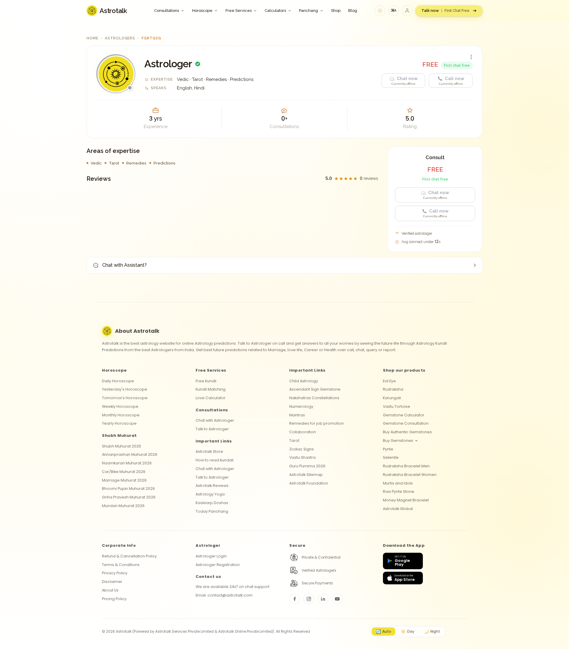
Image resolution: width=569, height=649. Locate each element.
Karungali (392, 397)
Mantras (297, 415)
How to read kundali (215, 460)
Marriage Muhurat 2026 (124, 480)
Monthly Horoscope (121, 415)
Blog (352, 10)
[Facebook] (294, 599)
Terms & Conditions (121, 564)
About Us (110, 590)
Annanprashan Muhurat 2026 (129, 454)
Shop (336, 10)
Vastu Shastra (302, 457)
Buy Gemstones (398, 440)
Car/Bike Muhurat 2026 (124, 471)
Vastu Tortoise (396, 406)
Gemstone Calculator (403, 415)
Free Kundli (206, 380)
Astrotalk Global (398, 508)
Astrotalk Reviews (212, 485)
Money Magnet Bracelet (406, 500)
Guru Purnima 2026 (307, 466)
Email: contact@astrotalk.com (224, 595)
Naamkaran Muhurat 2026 (127, 463)
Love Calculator (211, 397)
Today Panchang (212, 511)
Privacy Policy (114, 573)
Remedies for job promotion (316, 423)
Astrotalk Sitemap (306, 474)
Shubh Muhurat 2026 (121, 446)
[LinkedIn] (323, 599)
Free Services (239, 10)
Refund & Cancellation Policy (129, 556)
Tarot (294, 440)
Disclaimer (112, 581)
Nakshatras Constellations (314, 397)
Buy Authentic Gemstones (407, 431)
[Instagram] (308, 599)
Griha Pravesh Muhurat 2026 (129, 497)
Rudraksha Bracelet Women (410, 474)
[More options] (471, 57)
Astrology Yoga (210, 494)
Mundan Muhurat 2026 (123, 505)
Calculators (275, 10)
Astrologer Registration (218, 564)
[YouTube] (337, 599)
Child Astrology (303, 380)
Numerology (301, 406)
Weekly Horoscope (120, 406)
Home (92, 38)
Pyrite (388, 449)
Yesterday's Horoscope (124, 389)
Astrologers (120, 38)
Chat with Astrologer (215, 420)
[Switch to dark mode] (380, 10)
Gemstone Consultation (406, 423)
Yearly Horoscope (119, 423)
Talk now (445, 10)
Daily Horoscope (118, 380)
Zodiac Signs (301, 449)
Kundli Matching (211, 389)
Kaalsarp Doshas (212, 502)
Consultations (166, 10)
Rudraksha (393, 389)
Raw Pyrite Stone (398, 491)
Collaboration (302, 431)
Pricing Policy (114, 598)
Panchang (308, 10)
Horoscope (202, 10)
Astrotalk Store (209, 451)
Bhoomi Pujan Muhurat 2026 (128, 488)
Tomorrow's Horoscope (125, 397)
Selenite (391, 457)
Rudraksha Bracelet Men (406, 466)
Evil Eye (389, 380)
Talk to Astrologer (212, 428)
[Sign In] (407, 10)
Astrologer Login (211, 556)
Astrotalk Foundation (308, 483)
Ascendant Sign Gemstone (315, 389)
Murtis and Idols (398, 483)
